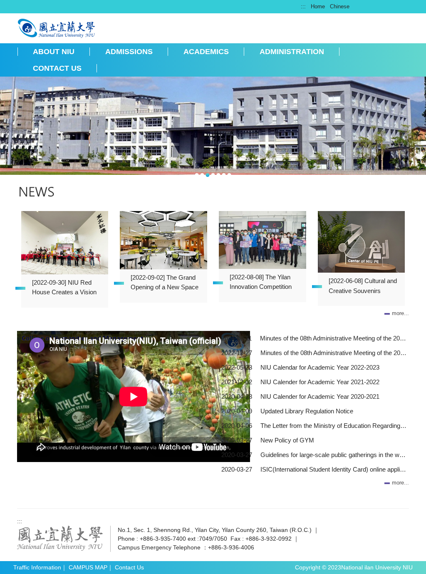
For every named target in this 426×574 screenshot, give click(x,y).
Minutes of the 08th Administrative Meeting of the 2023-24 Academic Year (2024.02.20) (333, 338)
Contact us (57, 68)
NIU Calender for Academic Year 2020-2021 (319, 396)
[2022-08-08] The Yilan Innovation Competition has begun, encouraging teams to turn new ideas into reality (262, 283)
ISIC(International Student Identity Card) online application (333, 469)
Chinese (339, 6)
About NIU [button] (53, 51)
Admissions (129, 51)
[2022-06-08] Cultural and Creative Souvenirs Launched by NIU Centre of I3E (363, 287)
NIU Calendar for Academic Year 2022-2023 (319, 367)
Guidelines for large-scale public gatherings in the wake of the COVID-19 (333, 454)
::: (303, 6)
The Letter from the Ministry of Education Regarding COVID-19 (333, 425)
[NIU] (56, 27)
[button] (10, 127)
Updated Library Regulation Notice (306, 411)
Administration (292, 51)
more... (400, 313)
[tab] (197, 175)
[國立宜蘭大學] (60, 537)
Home (318, 6)
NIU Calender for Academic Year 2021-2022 (319, 381)
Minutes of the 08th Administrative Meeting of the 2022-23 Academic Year (333, 352)
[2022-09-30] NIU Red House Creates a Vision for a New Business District (64, 289)
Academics (206, 51)
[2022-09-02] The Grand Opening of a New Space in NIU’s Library (164, 284)
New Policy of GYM (287, 440)
